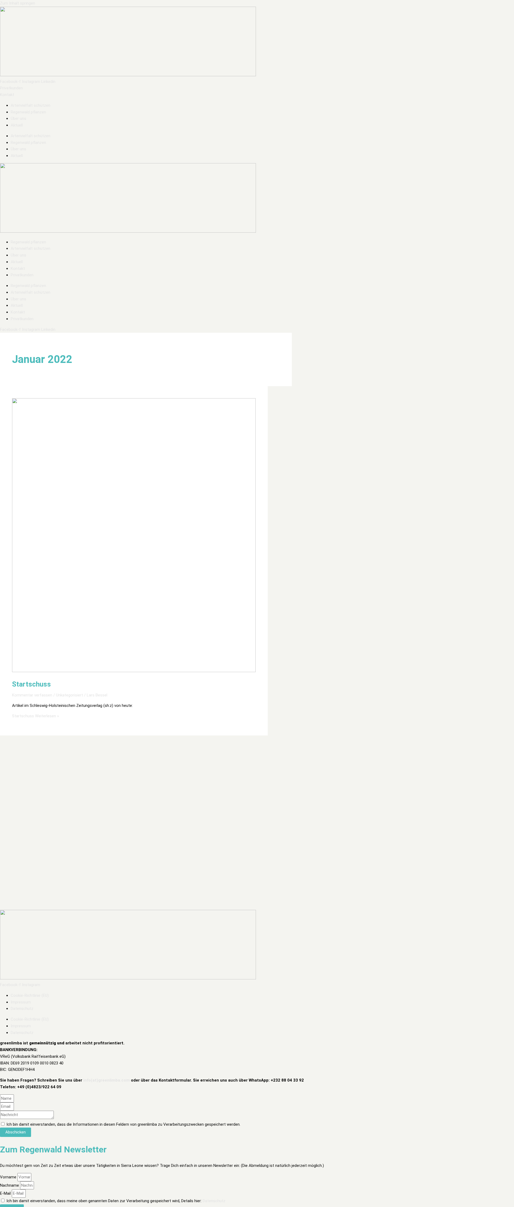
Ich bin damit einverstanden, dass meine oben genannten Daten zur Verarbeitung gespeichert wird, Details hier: (115, 1200)
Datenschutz (22, 1008)
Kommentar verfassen (32, 695)
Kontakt (18, 268)
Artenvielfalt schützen (30, 105)
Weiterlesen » (35, 716)
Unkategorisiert (69, 695)
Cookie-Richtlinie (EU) (30, 995)
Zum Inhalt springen (17, 3)
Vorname (8, 1177)
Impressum (21, 1002)
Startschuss (31, 684)
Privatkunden (22, 275)
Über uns (18, 118)
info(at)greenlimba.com (106, 1080)
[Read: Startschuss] (134, 670)
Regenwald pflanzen (28, 112)
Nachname (10, 1185)
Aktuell (17, 125)
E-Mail (6, 1193)
